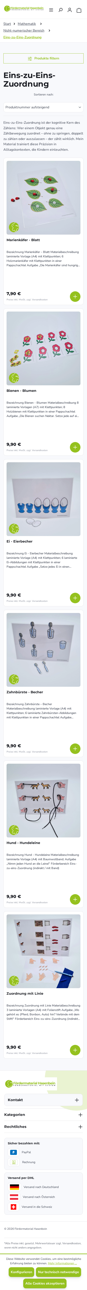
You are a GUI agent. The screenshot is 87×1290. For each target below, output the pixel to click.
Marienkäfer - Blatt (23, 240)
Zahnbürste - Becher (25, 692)
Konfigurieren (21, 1272)
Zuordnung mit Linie (25, 994)
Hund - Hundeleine (23, 843)
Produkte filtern (46, 58)
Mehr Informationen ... (62, 1263)
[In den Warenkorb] (75, 296)
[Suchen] (60, 8)
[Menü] (51, 8)
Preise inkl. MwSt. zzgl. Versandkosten (27, 299)
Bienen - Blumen (21, 391)
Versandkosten (71, 1243)
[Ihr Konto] (69, 8)
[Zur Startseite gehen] (24, 8)
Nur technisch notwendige (58, 1272)
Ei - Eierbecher (20, 541)
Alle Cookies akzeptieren (44, 1283)
